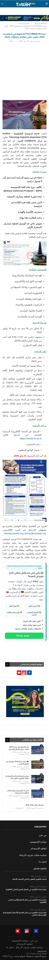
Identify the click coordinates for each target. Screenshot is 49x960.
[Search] (2, 3)
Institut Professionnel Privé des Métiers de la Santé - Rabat (25, 567)
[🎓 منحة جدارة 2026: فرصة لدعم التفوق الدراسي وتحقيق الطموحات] (37, 764)
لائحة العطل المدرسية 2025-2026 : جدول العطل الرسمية (19, 748)
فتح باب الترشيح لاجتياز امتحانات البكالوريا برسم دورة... (18, 792)
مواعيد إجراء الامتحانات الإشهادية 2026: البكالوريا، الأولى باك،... (17, 777)
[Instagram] (27, 931)
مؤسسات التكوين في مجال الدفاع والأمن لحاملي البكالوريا (27, 901)
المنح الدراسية (23, 23)
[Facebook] (36, 931)
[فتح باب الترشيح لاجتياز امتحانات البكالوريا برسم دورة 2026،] (37, 794)
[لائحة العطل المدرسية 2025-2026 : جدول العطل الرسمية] (37, 750)
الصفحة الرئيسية (40, 23)
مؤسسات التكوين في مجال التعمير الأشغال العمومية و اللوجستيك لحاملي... (24, 914)
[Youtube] (18, 931)
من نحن (42, 835)
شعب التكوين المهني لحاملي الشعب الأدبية (29, 879)
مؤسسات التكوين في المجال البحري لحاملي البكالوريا (26, 889)
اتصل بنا (42, 861)
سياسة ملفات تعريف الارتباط (32, 855)
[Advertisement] (24, 69)
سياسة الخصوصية (38, 842)
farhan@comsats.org (35, 533)
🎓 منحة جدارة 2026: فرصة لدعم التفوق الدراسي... (17, 763)
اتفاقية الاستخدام (38, 848)
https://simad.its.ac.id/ (30, 438)
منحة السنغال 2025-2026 (34, 805)
